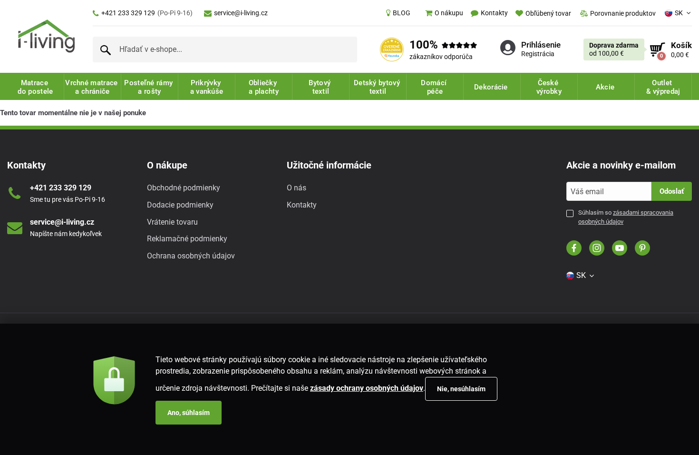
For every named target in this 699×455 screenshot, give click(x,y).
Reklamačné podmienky (187, 238)
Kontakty (302, 204)
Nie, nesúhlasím (461, 389)
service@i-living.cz (241, 13)
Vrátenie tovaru (172, 222)
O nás (296, 187)
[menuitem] (398, 13)
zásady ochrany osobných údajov (366, 388)
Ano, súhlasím (188, 412)
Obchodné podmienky (183, 187)
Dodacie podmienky (180, 204)
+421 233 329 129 (147, 13)
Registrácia (537, 54)
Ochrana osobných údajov (191, 255)
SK (679, 13)
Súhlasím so (625, 217)
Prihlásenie (541, 44)
